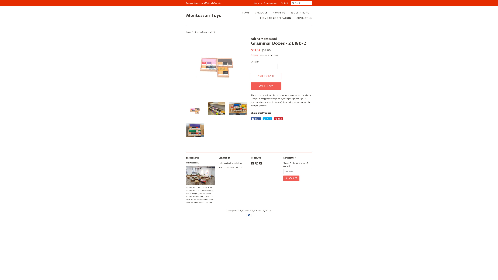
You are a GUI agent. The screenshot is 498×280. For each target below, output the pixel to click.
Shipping (254, 55)
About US (279, 12)
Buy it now (266, 86)
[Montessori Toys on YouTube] (260, 164)
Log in (256, 3)
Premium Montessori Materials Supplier (204, 3)
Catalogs (261, 12)
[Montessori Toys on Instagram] (256, 164)
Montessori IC (192, 163)
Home (246, 12)
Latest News (192, 157)
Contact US (304, 18)
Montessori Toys (203, 15)
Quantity (254, 61)
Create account (270, 3)
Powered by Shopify (263, 211)
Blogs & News (300, 12)
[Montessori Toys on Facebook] (252, 164)
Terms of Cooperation (275, 18)
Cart (286, 3)
